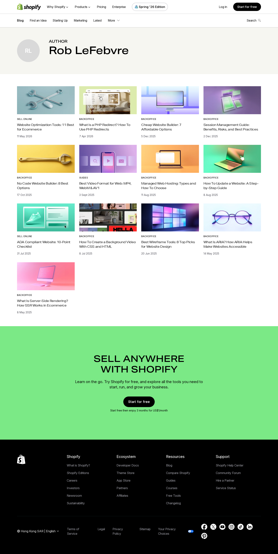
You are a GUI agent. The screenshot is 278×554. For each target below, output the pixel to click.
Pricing (101, 7)
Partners (122, 488)
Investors (73, 488)
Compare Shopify (178, 473)
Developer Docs (127, 465)
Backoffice (86, 119)
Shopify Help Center (229, 465)
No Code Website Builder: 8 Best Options (42, 185)
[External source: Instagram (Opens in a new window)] (231, 527)
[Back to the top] (21, 459)
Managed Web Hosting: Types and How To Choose (168, 185)
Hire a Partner (225, 480)
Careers (72, 480)
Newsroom (74, 495)
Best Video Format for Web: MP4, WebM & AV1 (105, 185)
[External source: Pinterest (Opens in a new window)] (204, 536)
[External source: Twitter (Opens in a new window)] (213, 527)
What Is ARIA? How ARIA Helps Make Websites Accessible (227, 244)
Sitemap (145, 529)
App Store (123, 480)
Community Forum (228, 473)
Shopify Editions (78, 473)
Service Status (226, 488)
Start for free (247, 7)
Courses (171, 488)
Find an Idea (38, 20)
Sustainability (76, 503)
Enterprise (119, 7)
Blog (20, 20)
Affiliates (122, 495)
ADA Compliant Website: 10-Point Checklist (43, 244)
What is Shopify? (78, 465)
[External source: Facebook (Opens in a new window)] (204, 527)
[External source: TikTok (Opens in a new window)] (241, 527)
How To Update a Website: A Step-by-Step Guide (231, 185)
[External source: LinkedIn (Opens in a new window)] (250, 527)
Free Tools (173, 495)
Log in (223, 7)
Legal (101, 529)
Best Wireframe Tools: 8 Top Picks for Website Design (168, 244)
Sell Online (24, 119)
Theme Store (125, 473)
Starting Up (60, 20)
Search (251, 20)
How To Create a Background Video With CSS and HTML (107, 244)
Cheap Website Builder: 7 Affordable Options (161, 127)
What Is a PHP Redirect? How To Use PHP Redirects (104, 127)
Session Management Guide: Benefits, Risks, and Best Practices (230, 127)
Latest (97, 20)
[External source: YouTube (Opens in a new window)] (222, 527)
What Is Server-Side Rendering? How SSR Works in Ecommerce (42, 303)
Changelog (173, 503)
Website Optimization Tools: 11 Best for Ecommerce (45, 127)
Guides (83, 177)
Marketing (80, 20)
